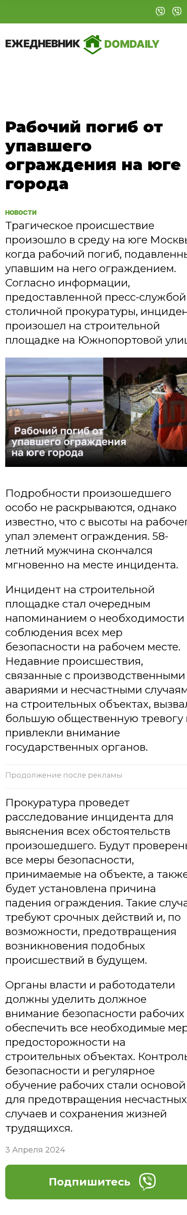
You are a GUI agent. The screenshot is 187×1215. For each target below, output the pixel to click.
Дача (23, 72)
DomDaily (82, 43)
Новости (26, 212)
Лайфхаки (117, 72)
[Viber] (160, 11)
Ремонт (63, 72)
